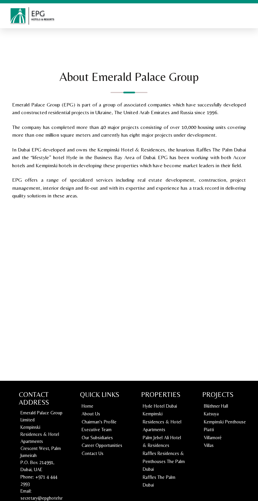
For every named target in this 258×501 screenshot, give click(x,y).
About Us (91, 413)
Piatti (209, 429)
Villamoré (213, 437)
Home (87, 406)
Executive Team (97, 429)
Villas (209, 445)
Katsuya (211, 413)
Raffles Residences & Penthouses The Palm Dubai (164, 461)
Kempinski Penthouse (225, 421)
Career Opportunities (102, 445)
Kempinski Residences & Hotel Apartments (162, 421)
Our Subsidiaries (97, 437)
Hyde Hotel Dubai (160, 406)
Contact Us (92, 453)
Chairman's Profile (99, 421)
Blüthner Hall (216, 406)
